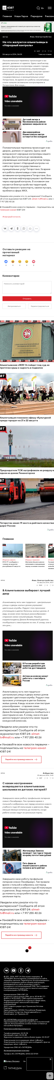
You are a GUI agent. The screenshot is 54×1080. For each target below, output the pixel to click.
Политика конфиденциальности (17, 1029)
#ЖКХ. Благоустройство (40, 37)
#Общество (48, 773)
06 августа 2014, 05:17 (45, 582)
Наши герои (21, 16)
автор (5, 37)
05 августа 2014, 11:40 (45, 775)
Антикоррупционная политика (16, 1050)
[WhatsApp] (23, 228)
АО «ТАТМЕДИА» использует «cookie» (19, 1020)
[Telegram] (11, 228)
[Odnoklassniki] (20, 970)
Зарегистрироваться (40, 306)
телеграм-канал (8, 209)
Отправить (27, 299)
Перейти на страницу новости (19, 759)
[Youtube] (13, 970)
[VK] (6, 970)
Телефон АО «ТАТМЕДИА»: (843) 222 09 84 (21, 1054)
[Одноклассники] (17, 228)
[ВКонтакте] (5, 228)
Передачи (36, 16)
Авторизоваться (14, 306)
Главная (7, 16)
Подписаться (39, 1067)
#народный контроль (11, 217)
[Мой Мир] (30, 228)
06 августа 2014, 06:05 (12, 54)
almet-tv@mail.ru (40, 198)
